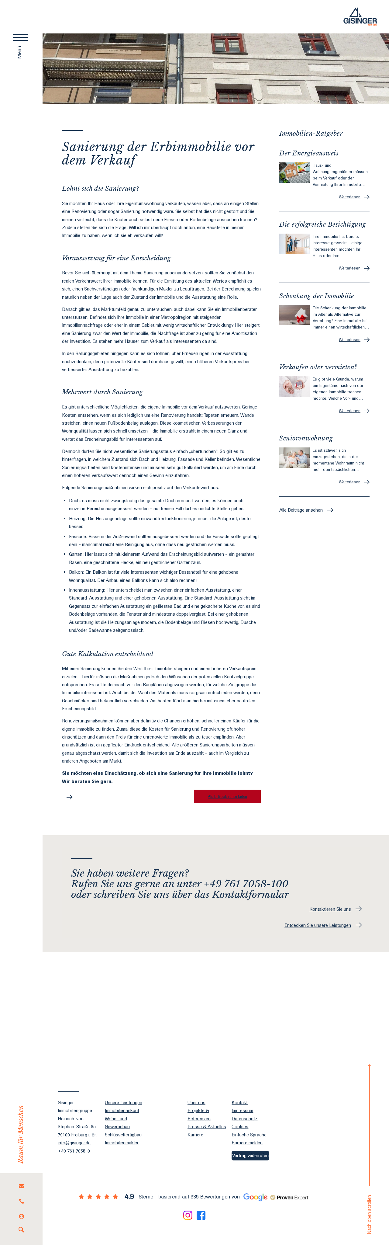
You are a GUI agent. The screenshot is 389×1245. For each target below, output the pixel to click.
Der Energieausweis (309, 153)
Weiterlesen (349, 196)
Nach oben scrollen (369, 1214)
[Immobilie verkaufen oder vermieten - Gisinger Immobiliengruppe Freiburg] (294, 386)
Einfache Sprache (249, 1135)
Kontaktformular (250, 895)
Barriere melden (247, 1143)
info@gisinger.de (74, 1143)
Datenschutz (244, 1119)
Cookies (240, 1126)
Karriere (195, 1135)
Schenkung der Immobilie (316, 296)
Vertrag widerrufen (250, 1155)
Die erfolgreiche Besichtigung (322, 224)
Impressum (242, 1110)
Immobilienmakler (122, 1143)
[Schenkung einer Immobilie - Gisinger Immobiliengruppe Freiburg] (294, 315)
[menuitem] (21, 1186)
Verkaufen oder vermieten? (318, 367)
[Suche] (21, 1230)
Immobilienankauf (122, 1110)
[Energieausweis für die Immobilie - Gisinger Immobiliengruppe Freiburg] (294, 172)
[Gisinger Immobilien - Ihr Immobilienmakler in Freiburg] (360, 16)
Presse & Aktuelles (207, 1126)
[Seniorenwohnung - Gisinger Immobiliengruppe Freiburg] (294, 457)
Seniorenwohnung (306, 438)
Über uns (196, 1102)
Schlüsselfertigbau (123, 1135)
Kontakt (240, 1102)
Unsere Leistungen (123, 1102)
